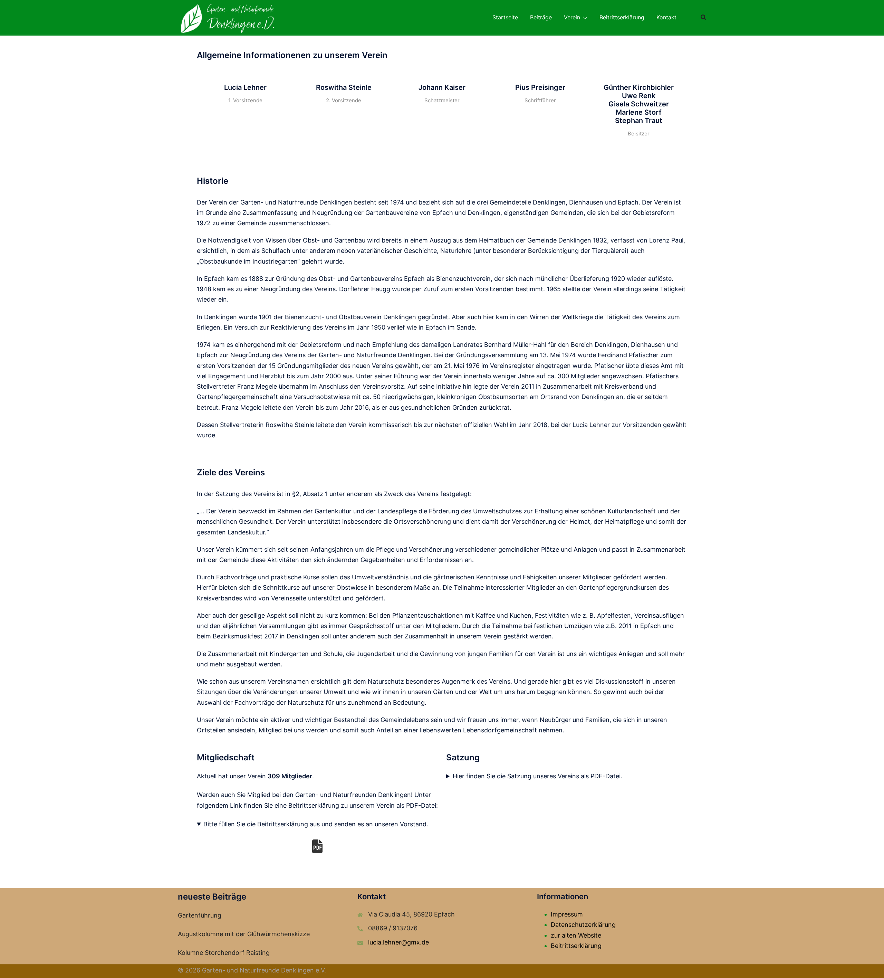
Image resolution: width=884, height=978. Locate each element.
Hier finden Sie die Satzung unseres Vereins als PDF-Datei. (537, 776)
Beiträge (541, 17)
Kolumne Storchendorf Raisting (224, 952)
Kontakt (666, 17)
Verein (572, 17)
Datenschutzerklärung (583, 924)
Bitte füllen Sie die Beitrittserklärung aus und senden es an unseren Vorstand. (315, 824)
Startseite (505, 17)
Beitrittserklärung (621, 17)
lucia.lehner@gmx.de (398, 942)
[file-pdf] (317, 846)
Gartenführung (199, 915)
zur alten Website (576, 935)
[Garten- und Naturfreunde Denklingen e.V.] (227, 16)
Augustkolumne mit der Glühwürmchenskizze (244, 934)
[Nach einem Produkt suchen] (703, 17)
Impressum (567, 914)
